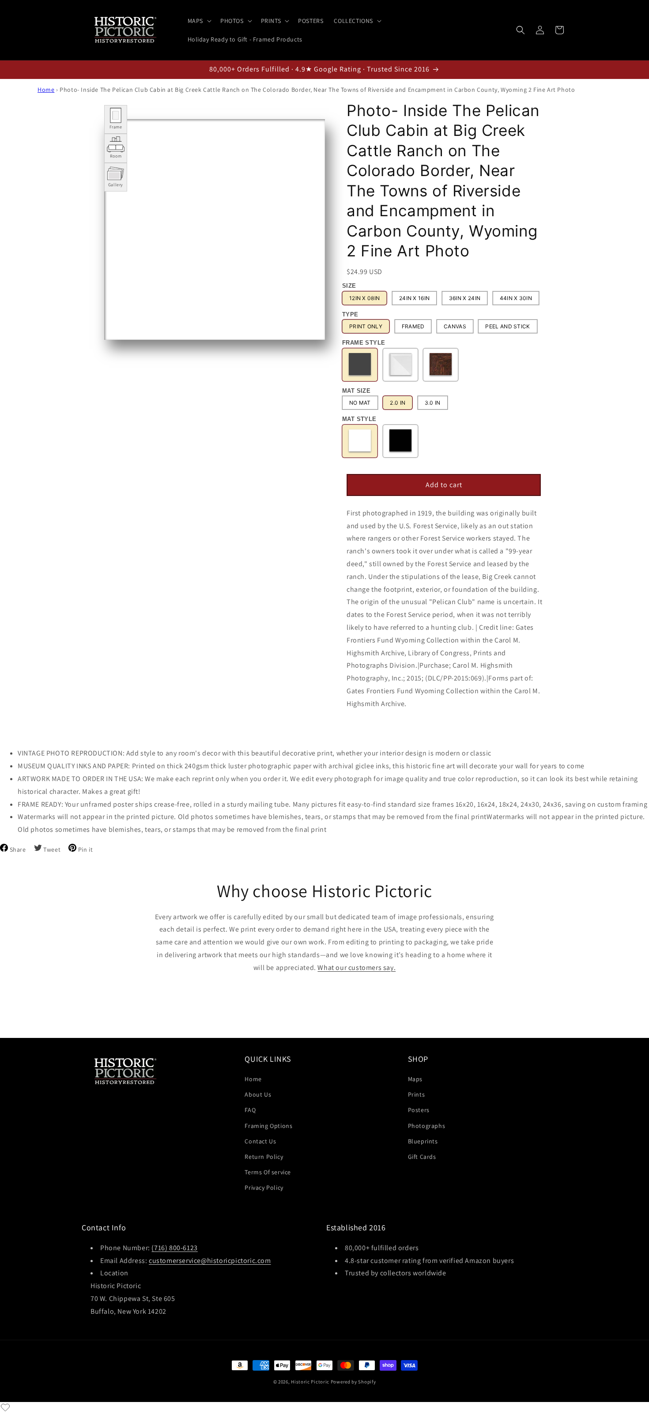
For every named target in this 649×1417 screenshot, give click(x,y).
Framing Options (268, 1126)
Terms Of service (268, 1172)
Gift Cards (422, 1157)
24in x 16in (414, 298)
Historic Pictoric (310, 1382)
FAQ (250, 1110)
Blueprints (423, 1141)
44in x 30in (516, 298)
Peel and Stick (507, 326)
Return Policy (264, 1157)
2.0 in (397, 403)
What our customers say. (356, 967)
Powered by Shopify (353, 1382)
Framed (413, 326)
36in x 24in (464, 298)
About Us (258, 1094)
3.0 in (433, 403)
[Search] (520, 30)
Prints (416, 1094)
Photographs (426, 1126)
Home (46, 90)
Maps (415, 1079)
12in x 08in (364, 298)
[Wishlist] (5, 1407)
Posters (419, 1110)
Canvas (455, 326)
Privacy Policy (264, 1187)
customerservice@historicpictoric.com (210, 1260)
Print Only (365, 326)
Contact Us (260, 1141)
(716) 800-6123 (174, 1247)
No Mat (360, 403)
